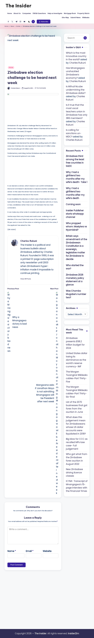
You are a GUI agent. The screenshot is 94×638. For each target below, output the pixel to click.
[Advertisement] (21, 170)
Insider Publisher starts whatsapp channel (75, 214)
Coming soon (73, 204)
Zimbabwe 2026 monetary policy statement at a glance (75, 279)
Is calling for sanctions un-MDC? (73, 133)
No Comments (41, 88)
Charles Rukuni (28, 241)
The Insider (18, 6)
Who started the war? (75, 267)
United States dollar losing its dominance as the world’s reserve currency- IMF (76, 360)
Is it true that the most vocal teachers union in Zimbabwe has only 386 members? (76, 111)
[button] (43, 22)
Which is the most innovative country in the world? (76, 56)
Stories (11, 67)
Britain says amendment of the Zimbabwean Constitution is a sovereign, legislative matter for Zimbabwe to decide (76, 247)
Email (29, 551)
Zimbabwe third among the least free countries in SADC (75, 161)
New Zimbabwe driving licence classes (74, 472)
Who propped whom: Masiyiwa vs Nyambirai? (76, 226)
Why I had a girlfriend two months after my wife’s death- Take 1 (76, 177)
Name (11, 551)
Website (47, 551)
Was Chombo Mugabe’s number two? (76, 294)
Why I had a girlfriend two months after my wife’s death (75, 193)
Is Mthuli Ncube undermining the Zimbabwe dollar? (75, 90)
